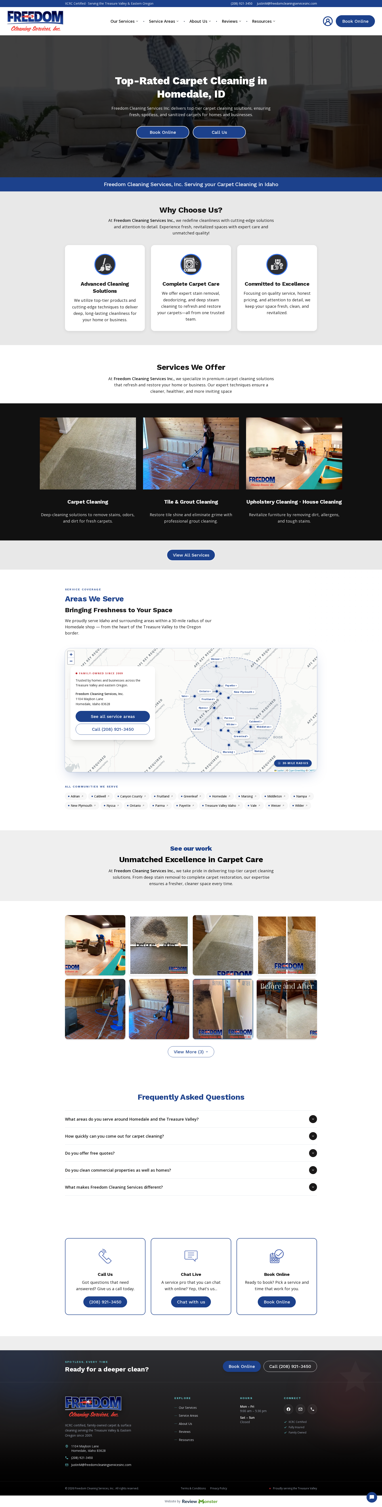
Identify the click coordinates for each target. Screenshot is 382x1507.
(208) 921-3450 (241, 3)
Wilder (299, 805)
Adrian (75, 796)
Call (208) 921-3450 (113, 729)
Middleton (274, 796)
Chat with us (191, 1302)
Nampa (301, 796)
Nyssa (111, 805)
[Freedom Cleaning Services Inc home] (35, 21)
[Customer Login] (328, 21)
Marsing (247, 796)
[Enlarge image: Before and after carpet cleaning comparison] (287, 1009)
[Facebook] (288, 1409)
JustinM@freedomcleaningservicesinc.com (287, 3)
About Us (198, 21)
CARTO (312, 770)
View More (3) (189, 1051)
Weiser (276, 805)
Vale (253, 805)
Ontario (135, 805)
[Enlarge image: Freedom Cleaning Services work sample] (95, 945)
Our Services (123, 21)
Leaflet (280, 770)
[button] (71, 654)
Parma (160, 805)
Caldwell (100, 796)
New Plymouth (81, 805)
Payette (185, 805)
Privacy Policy (218, 1488)
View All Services (191, 555)
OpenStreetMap (297, 770)
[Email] (300, 1409)
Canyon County (131, 796)
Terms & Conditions (193, 1488)
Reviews (230, 21)
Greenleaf (191, 796)
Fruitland (163, 796)
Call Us (219, 132)
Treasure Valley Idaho (220, 805)
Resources (262, 21)
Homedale (219, 796)
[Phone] (312, 1409)
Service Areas (162, 21)
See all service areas (113, 716)
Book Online (355, 21)
